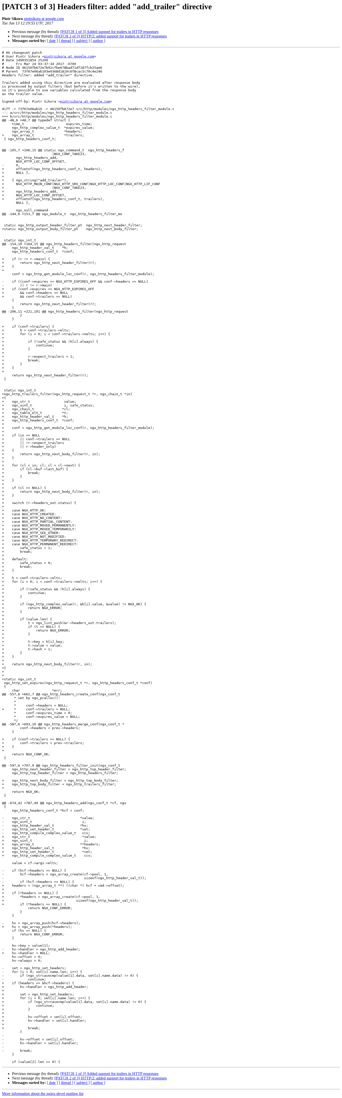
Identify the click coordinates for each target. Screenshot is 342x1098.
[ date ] (52, 41)
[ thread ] (66, 41)
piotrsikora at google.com (44, 19)
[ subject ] (82, 41)
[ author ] (98, 41)
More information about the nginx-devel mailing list (42, 1093)
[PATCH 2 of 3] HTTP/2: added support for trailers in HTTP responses (110, 36)
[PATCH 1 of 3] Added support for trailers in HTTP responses (109, 32)
